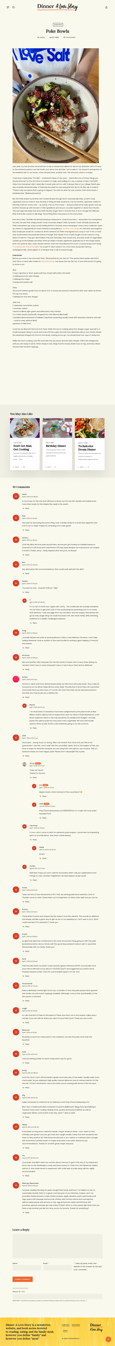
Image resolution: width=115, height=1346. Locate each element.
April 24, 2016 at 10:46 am (30, 1127)
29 (24, 467)
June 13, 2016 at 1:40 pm (47, 806)
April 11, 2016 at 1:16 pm (29, 1032)
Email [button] (65, 1331)
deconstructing (47, 261)
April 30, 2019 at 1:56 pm (30, 1186)
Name (15, 1263)
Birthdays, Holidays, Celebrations (54, 423)
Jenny (42, 37)
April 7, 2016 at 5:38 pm (30, 936)
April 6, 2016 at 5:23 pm (37, 602)
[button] (8, 7)
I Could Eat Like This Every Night (26, 247)
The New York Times (70, 228)
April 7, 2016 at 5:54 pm (30, 961)
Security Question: (20, 1288)
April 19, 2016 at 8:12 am (30, 1098)
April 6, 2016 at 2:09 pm (30, 565)
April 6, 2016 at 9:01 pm (29, 679)
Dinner (81, 422)
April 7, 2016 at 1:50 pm (37, 828)
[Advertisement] (57, 367)
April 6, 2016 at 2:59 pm (30, 633)
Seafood (58, 25)
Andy (49, 467)
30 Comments (69, 37)
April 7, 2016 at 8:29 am (30, 890)
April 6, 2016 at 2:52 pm (30, 584)
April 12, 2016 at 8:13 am (30, 1054)
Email (46, 1263)
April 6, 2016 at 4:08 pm (30, 658)
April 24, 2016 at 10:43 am (47, 850)
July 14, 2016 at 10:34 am (30, 1158)
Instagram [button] (76, 1325)
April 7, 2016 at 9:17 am (37, 766)
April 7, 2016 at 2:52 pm (29, 912)
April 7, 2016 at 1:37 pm (46, 788)
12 (88, 467)
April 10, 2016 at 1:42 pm (30, 1011)
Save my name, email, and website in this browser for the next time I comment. (88, 1266)
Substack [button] (65, 1325)
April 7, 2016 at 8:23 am (37, 707)
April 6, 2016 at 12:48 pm (30, 497)
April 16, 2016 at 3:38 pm (30, 1073)
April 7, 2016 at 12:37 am (30, 738)
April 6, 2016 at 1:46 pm (29, 518)
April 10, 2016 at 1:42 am (30, 986)
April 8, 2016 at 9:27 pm (37, 868)
